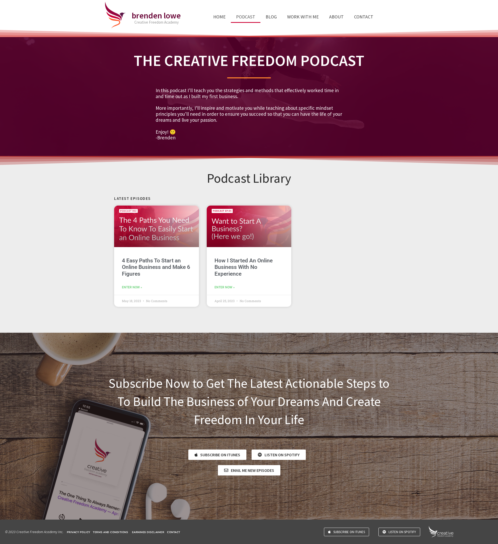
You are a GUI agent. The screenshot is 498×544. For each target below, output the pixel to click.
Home (219, 17)
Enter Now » (132, 287)
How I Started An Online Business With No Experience (244, 267)
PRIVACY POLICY (78, 532)
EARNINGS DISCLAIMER (148, 532)
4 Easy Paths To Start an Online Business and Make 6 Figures (156, 267)
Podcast (245, 17)
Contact (363, 17)
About (336, 17)
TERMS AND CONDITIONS (110, 532)
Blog (271, 17)
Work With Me (303, 17)
